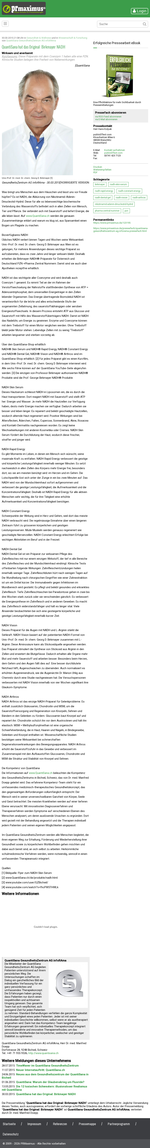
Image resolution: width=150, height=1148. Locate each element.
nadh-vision (122, 197)
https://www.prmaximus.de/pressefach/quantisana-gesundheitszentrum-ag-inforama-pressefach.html (120, 229)
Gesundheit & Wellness (39, 37)
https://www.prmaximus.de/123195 (111, 222)
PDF (95, 172)
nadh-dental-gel (103, 197)
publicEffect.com (113, 152)
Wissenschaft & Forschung (73, 37)
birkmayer (100, 184)
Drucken (97, 167)
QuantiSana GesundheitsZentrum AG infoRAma (31, 40)
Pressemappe (87, 1124)
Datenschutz (11, 1134)
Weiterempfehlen (102, 169)
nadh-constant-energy (129, 191)
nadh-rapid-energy (104, 191)
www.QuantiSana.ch (38, 216)
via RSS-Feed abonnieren (108, 116)
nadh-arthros (139, 197)
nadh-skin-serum (118, 184)
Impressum (34, 1124)
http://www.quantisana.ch (43, 1053)
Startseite (9, 1124)
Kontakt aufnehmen (114, 150)
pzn (126, 210)
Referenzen (60, 1124)
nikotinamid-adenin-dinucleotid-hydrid (114, 204)
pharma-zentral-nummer (107, 210)
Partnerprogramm (119, 1124)
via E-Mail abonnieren (106, 119)
